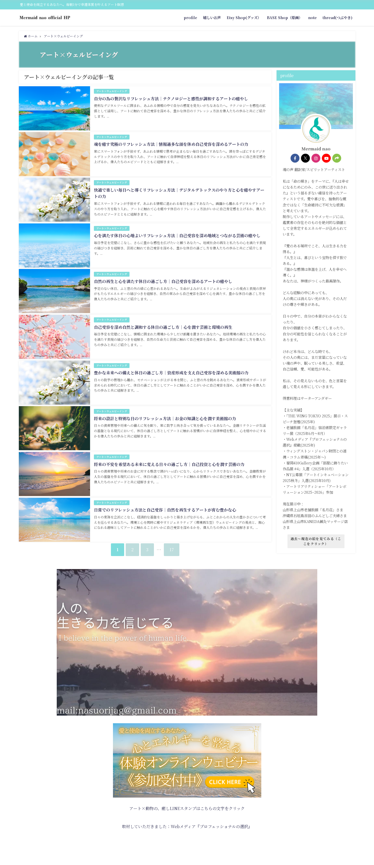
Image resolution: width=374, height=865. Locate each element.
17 (171, 549)
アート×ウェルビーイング (111, 91)
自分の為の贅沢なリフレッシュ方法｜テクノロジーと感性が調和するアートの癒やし (171, 99)
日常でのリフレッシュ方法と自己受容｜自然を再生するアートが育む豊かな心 (165, 510)
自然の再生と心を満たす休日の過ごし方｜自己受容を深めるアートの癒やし (163, 281)
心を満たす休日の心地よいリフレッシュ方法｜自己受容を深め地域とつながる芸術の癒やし (177, 235)
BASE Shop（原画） (284, 17)
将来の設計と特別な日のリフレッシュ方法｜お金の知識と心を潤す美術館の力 (165, 418)
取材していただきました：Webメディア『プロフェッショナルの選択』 (187, 826)
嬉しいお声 (212, 17)
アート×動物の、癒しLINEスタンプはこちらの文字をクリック (187, 808)
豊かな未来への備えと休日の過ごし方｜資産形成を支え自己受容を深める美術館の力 (171, 373)
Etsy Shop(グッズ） (244, 17)
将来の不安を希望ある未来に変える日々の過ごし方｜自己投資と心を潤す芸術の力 (169, 464)
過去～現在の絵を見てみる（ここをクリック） (316, 541)
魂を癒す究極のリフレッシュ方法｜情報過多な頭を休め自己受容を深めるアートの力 (171, 144)
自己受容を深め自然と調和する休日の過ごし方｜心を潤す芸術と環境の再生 (163, 327)
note (312, 17)
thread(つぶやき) (337, 17)
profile (190, 17)
